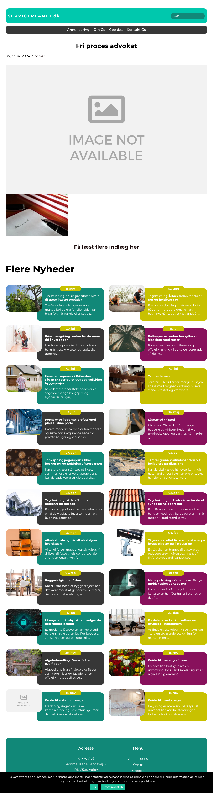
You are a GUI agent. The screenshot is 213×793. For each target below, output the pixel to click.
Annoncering (78, 30)
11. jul (173, 329)
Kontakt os (136, 30)
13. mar (70, 533)
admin (39, 56)
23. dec (173, 613)
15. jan (70, 613)
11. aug (70, 288)
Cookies (116, 30)
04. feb (173, 533)
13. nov (173, 653)
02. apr (71, 493)
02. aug (173, 288)
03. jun (71, 412)
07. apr (71, 453)
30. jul (70, 329)
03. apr (173, 453)
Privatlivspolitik (113, 786)
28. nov (70, 653)
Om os (99, 30)
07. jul (70, 369)
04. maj (173, 412)
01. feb (173, 573)
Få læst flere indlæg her (106, 247)
